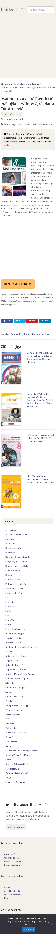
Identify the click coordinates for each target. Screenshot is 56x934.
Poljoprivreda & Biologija (17, 705)
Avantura (9, 539)
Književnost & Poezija (15, 669)
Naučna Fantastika (14, 696)
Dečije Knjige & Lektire (16, 561)
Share (8, 321)
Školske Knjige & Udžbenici (17, 124)
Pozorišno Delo (12, 714)
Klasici (8, 651)
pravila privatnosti (12, 861)
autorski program (16, 827)
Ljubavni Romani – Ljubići (17, 678)
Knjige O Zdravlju (13, 660)
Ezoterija (9, 602)
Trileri (8, 777)
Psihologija (10, 728)
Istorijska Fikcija (13, 642)
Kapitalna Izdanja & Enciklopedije (21, 647)
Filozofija (9, 620)
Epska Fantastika (13, 593)
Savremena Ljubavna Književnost (21, 750)
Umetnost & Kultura (15, 782)
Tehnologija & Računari (16, 773)
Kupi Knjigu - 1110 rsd (17, 284)
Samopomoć (11, 741)
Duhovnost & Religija (15, 584)
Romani (9, 737)
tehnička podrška (12, 857)
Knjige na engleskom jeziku (18, 656)
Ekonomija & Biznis (14, 588)
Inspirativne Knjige (14, 633)
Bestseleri (10, 552)
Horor (8, 624)
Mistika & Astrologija (15, 687)
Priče (7, 719)
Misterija (9, 683)
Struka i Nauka (12, 768)
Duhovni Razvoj (12, 579)
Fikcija (8, 611)
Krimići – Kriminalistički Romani (20, 674)
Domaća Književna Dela (16, 566)
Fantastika (10, 606)
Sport (8, 759)
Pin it (33, 321)
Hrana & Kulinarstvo (15, 629)
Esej (7, 597)
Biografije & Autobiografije (18, 557)
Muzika (8, 692)
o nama (7, 887)
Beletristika (11, 543)
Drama (8, 575)
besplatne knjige (12, 864)
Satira (8, 746)
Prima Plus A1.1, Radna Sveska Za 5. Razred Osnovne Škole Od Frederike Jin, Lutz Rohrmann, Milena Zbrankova (41, 400)
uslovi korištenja (12, 891)
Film (7, 615)
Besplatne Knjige (13, 548)
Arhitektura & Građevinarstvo (19, 534)
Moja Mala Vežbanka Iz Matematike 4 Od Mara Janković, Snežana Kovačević (40, 479)
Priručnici (9, 723)
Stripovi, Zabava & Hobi (16, 764)
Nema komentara (43, 124)
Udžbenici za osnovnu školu (36, 334)
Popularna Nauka (13, 710)
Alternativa (10, 530)
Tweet (20, 321)
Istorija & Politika (13, 638)
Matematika (15, 334)
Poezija (8, 701)
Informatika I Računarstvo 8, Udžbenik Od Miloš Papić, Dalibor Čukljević (40, 438)
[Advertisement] (28, 42)
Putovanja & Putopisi (15, 732)
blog (6, 898)
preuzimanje (10, 854)
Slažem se (29, 929)
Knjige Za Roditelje (14, 665)
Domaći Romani (12, 570)
